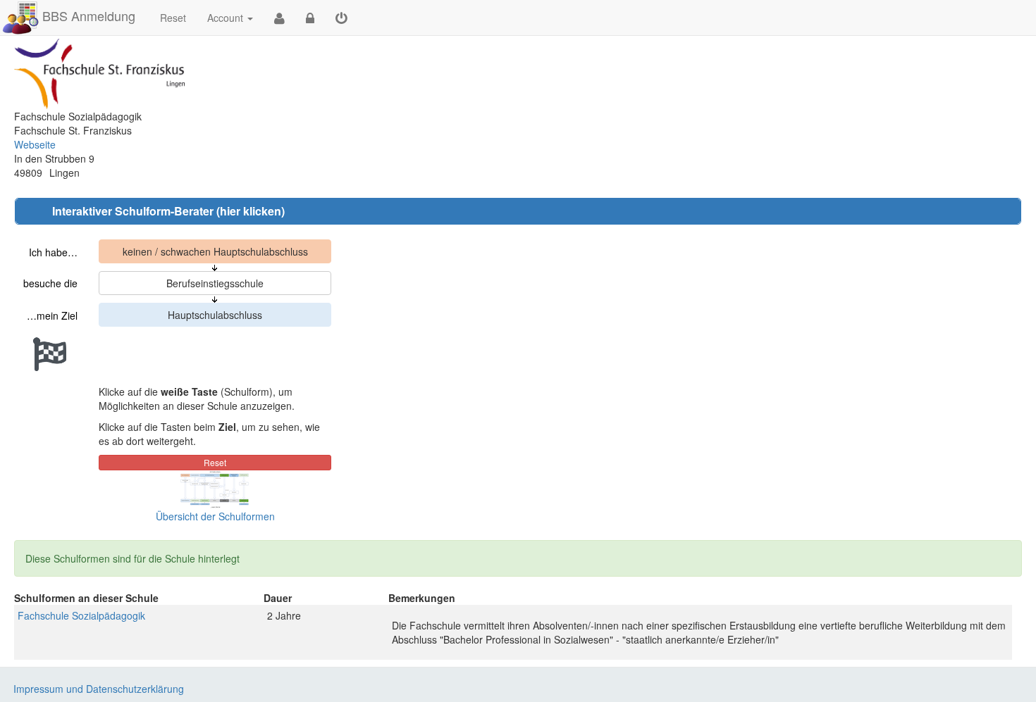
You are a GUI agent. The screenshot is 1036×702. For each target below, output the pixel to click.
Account (225, 18)
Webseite (35, 144)
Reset (173, 18)
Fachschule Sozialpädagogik (81, 615)
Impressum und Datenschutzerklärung (98, 689)
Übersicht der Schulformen (215, 516)
